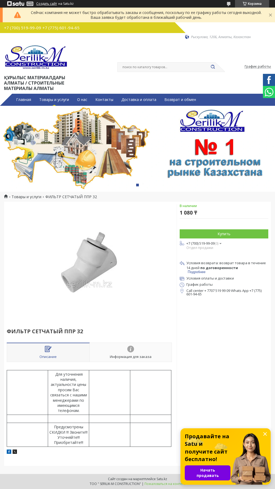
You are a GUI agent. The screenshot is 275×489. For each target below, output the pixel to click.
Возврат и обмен (180, 100)
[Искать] (212, 67)
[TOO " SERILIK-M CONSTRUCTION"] (36, 56)
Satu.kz (162, 479)
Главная (23, 100)
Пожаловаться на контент (165, 483)
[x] (15, 452)
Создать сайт (46, 4)
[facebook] (9, 452)
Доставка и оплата (138, 100)
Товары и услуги (54, 100)
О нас (82, 100)
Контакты (104, 100)
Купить (224, 233)
